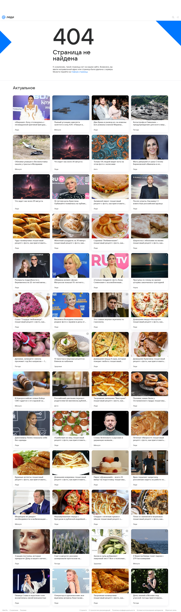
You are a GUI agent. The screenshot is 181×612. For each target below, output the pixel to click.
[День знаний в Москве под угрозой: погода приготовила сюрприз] (149, 587)
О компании (14, 610)
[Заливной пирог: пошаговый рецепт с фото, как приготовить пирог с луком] (110, 192)
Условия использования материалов (150, 610)
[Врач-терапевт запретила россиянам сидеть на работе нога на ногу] (149, 468)
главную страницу (79, 72)
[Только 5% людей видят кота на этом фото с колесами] (110, 153)
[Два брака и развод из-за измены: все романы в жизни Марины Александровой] (110, 113)
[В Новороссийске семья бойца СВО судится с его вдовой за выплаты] (31, 389)
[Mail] (3, 17)
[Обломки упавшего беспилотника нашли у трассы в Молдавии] (31, 153)
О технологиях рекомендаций (99, 610)
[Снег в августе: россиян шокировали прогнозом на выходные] (70, 547)
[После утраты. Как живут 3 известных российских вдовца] (149, 192)
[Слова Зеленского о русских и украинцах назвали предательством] (110, 429)
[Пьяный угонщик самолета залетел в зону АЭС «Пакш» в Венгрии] (70, 113)
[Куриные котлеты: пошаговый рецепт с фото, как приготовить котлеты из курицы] (31, 468)
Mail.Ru (5, 610)
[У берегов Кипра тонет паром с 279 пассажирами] (149, 547)
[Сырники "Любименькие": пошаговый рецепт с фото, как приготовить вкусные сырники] (110, 232)
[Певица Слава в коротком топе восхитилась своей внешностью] (31, 587)
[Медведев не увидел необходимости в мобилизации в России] (31, 508)
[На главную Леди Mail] (9, 17)
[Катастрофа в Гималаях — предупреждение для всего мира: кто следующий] (149, 113)
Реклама (23, 610)
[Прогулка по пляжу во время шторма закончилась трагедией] (149, 271)
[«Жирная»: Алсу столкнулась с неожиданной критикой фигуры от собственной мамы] (31, 113)
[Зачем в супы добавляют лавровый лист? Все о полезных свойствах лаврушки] (110, 547)
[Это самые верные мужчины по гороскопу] (110, 311)
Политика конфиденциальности (123, 610)
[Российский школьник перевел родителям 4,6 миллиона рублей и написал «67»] (70, 389)
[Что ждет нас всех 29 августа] (31, 192)
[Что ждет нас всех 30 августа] (70, 153)
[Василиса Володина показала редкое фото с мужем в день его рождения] (70, 311)
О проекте (83, 610)
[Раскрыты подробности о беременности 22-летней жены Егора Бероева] (31, 271)
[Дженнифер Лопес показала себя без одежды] (31, 429)
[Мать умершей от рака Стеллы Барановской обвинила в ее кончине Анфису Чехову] (149, 153)
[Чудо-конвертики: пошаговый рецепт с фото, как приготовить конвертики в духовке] (31, 232)
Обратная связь (171, 610)
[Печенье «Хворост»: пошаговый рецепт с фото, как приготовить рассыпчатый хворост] (149, 429)
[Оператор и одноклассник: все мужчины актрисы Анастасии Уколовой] (70, 587)
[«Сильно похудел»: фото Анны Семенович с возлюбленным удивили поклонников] (110, 271)
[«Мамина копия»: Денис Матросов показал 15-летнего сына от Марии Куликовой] (70, 271)
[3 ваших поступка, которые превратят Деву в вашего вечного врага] (31, 547)
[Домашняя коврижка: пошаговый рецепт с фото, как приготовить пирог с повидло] (70, 468)
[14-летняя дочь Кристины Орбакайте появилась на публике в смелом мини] (70, 192)
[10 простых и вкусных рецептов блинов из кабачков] (70, 350)
